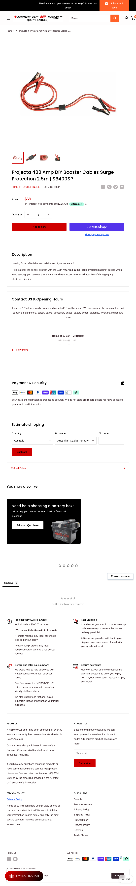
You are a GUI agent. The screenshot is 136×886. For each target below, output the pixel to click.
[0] (133, 18)
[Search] (114, 18)
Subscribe (85, 763)
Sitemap (78, 830)
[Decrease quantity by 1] (28, 214)
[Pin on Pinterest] (109, 186)
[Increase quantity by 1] (48, 214)
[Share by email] (122, 186)
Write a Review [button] (122, 576)
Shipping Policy (82, 814)
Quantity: (17, 214)
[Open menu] (8, 18)
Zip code (103, 433)
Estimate (22, 451)
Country (16, 433)
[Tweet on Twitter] (115, 186)
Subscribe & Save (117, 5)
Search (78, 799)
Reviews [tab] (8, 582)
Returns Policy (82, 824)
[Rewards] (24, 876)
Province (60, 433)
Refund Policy (18, 468)
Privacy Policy (14, 799)
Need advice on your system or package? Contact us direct (68, 5)
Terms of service (83, 804)
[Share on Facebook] (103, 186)
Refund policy (81, 819)
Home (9, 31)
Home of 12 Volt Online (26, 187)
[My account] (126, 18)
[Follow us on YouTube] (15, 859)
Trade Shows (81, 835)
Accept (117, 875)
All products (21, 31)
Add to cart (39, 226)
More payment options (97, 234)
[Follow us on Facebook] (9, 859)
